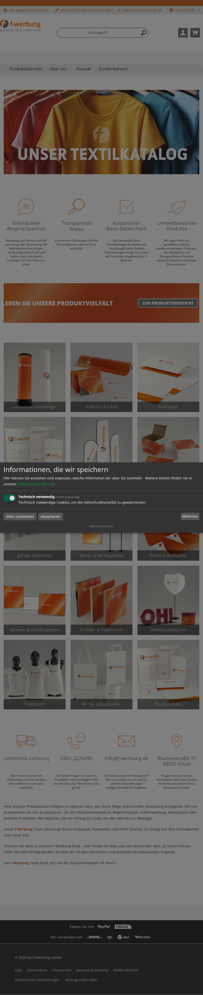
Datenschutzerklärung (36, 484)
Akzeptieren (50, 516)
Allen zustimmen (20, 516)
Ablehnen (190, 516)
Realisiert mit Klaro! (101, 526)
